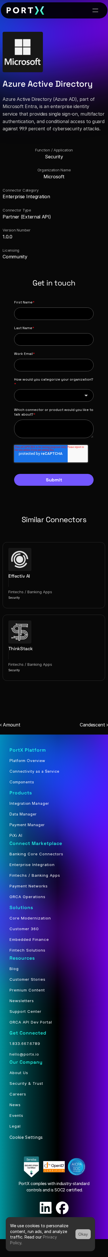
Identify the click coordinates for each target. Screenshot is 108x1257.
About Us (19, 1072)
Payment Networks (29, 886)
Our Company (26, 1062)
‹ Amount (10, 725)
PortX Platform (28, 750)
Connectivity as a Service (34, 771)
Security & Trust (26, 1083)
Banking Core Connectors (36, 854)
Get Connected (28, 1033)
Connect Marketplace (36, 843)
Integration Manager (29, 803)
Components (22, 782)
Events (16, 1115)
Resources (22, 958)
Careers (18, 1094)
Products (21, 793)
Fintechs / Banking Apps (35, 875)
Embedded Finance (29, 939)
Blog (14, 968)
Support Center (25, 1011)
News (15, 1104)
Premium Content (27, 990)
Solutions (21, 907)
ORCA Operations (28, 896)
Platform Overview (27, 760)
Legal (15, 1126)
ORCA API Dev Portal (31, 1022)
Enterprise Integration (32, 864)
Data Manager (23, 814)
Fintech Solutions (28, 950)
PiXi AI (16, 835)
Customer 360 (24, 928)
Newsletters (22, 1000)
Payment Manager (27, 824)
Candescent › (94, 725)
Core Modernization (30, 918)
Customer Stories (28, 979)
